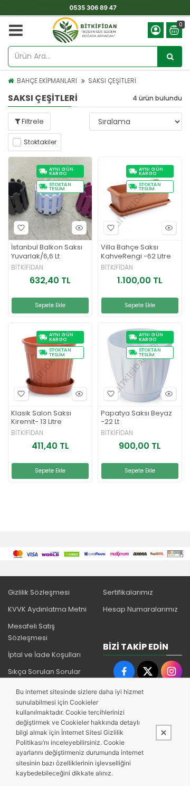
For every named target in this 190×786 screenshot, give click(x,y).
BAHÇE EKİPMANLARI (47, 80)
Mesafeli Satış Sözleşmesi (31, 632)
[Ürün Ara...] (170, 56)
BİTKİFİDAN (27, 267)
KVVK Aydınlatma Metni (47, 609)
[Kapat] (164, 733)
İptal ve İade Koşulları (44, 655)
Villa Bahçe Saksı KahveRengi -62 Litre (136, 252)
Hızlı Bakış (79, 228)
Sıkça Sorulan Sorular (44, 672)
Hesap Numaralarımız (140, 609)
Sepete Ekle (50, 305)
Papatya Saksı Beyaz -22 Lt (136, 418)
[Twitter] (147, 671)
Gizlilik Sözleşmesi (39, 592)
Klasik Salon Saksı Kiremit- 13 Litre (41, 418)
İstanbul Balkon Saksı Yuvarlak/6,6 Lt (46, 252)
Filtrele (32, 121)
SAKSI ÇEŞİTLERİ (112, 80)
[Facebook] (124, 671)
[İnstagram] (171, 671)
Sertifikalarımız (128, 592)
